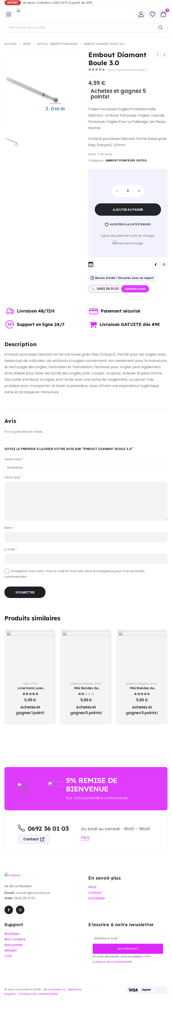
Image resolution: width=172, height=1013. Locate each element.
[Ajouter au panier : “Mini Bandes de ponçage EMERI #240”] (158, 637)
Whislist (10, 950)
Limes (26, 683)
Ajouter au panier (128, 209)
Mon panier (13, 945)
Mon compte (14, 939)
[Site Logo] (29, 14)
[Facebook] (155, 264)
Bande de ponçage (82, 683)
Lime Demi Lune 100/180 (30, 690)
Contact (31, 839)
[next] (164, 55)
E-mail (10, 549)
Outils (141, 160)
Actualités (96, 898)
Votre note (14, 459)
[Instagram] (164, 264)
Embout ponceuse (120, 160)
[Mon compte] (141, 14)
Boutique (11, 934)
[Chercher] (160, 27)
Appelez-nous (135, 289)
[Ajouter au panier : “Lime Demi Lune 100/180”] (46, 637)
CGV (8, 956)
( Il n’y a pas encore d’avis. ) (127, 70)
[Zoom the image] (12, 875)
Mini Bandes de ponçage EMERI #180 (86, 690)
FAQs (92, 887)
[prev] (158, 55)
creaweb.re (57, 989)
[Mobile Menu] (8, 14)
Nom (9, 528)
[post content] (30, 654)
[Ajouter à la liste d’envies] (47, 649)
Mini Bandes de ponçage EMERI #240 (142, 690)
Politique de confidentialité (38, 994)
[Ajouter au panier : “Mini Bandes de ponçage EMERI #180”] (102, 637)
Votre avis (13, 477)
